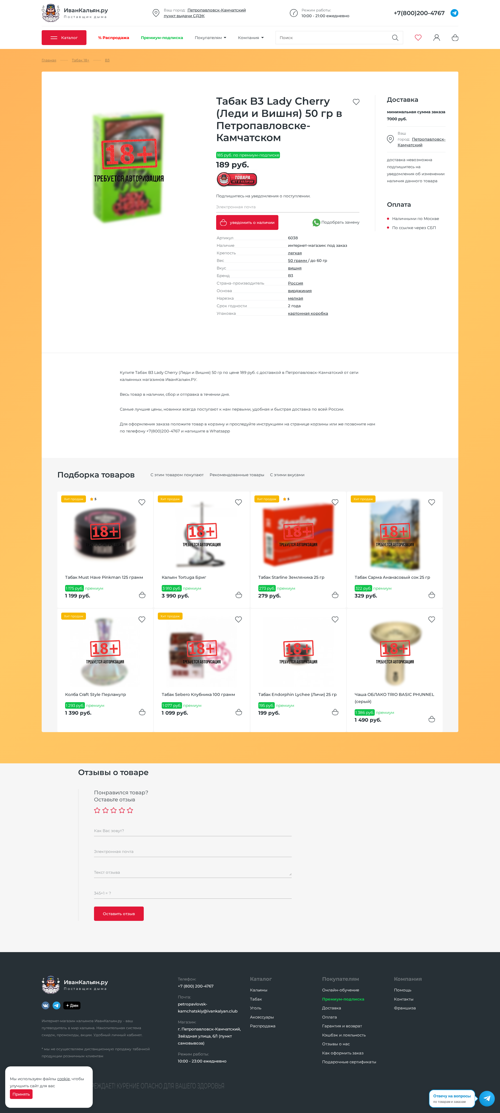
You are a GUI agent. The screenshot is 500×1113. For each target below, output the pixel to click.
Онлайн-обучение (340, 990)
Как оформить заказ (343, 1053)
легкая (295, 252)
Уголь (255, 1007)
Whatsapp (220, 431)
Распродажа (263, 1025)
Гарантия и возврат (342, 1025)
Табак (256, 999)
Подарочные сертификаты (349, 1061)
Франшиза (405, 1007)
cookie (63, 1078)
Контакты (404, 999)
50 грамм (298, 260)
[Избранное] (418, 38)
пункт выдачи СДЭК (184, 15)
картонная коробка (308, 313)
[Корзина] (455, 37)
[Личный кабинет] (436, 37)
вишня (295, 268)
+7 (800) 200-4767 (196, 986)
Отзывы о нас (336, 1043)
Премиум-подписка (343, 999)
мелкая (295, 298)
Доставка (331, 1007)
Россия (295, 283)
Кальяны (258, 990)
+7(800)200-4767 (163, 431)
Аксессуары (262, 1017)
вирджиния (300, 290)
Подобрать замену (339, 222)
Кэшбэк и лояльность (344, 1035)
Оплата (329, 1017)
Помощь (402, 990)
